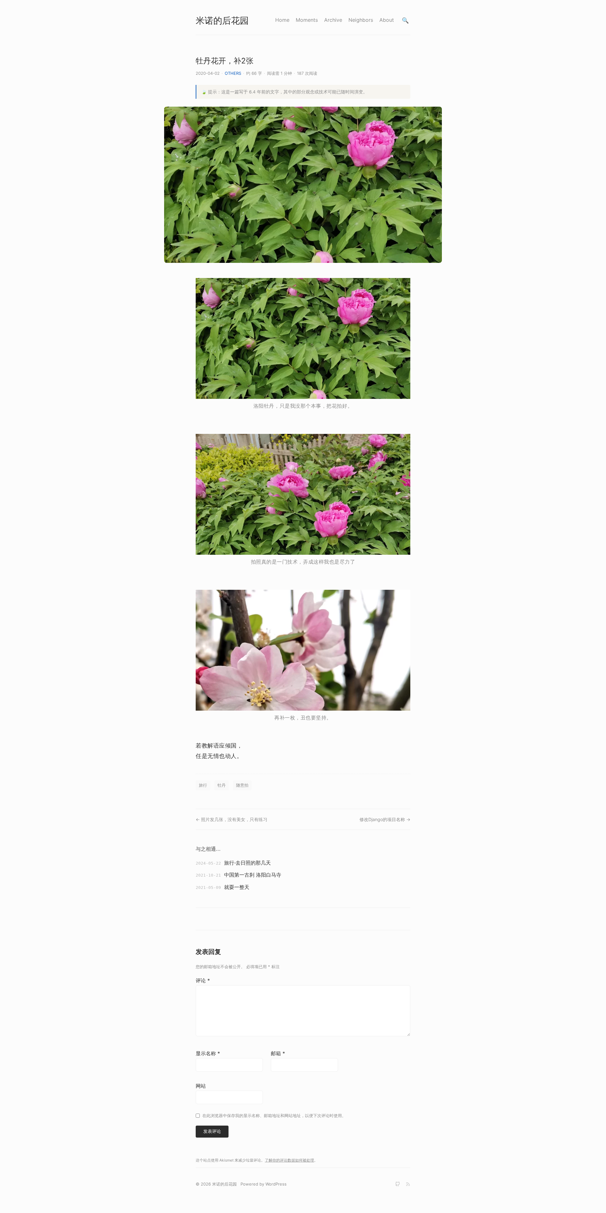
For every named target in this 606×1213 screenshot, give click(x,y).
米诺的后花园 (222, 20)
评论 (203, 980)
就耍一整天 (236, 887)
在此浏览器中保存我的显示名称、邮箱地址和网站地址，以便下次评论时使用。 (274, 1115)
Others (233, 73)
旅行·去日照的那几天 (247, 863)
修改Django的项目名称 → (384, 819)
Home (282, 20)
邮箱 (278, 1053)
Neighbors (360, 20)
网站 (201, 1086)
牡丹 (221, 785)
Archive (333, 20)
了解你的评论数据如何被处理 (289, 1160)
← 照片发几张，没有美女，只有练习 (231, 819)
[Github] (397, 1184)
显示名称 (208, 1053)
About (386, 20)
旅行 (203, 785)
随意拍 (242, 785)
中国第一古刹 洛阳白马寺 (252, 875)
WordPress (276, 1183)
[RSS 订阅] (408, 1184)
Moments (307, 20)
